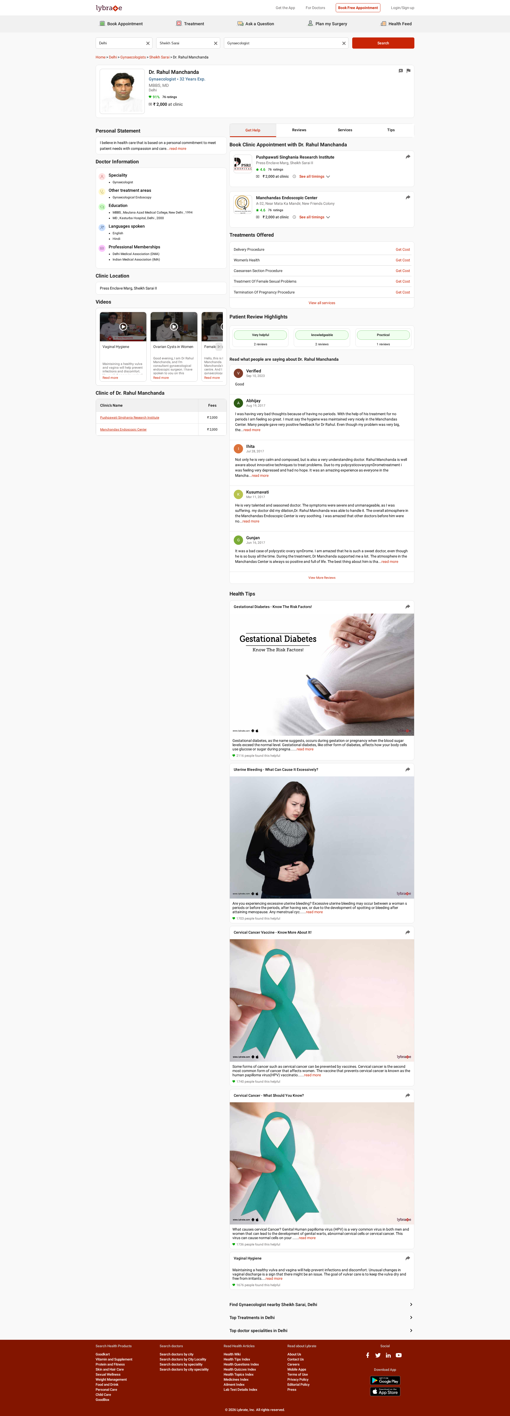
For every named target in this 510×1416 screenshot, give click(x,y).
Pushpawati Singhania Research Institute (129, 417)
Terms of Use (297, 1374)
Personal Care (106, 1390)
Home (100, 57)
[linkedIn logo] (388, 1357)
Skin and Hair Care (110, 1369)
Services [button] (345, 130)
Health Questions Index (241, 1364)
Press (291, 1390)
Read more (110, 378)
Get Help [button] (252, 130)
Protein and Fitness (110, 1364)
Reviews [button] (299, 130)
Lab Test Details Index (240, 1390)
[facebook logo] (367, 1357)
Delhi (113, 57)
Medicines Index (236, 1379)
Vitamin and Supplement (114, 1359)
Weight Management (111, 1379)
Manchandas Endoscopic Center (123, 429)
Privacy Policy (297, 1379)
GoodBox (102, 1400)
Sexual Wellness (108, 1374)
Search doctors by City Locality (183, 1359)
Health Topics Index (239, 1374)
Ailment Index (234, 1385)
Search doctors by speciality (181, 1364)
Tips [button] (391, 130)
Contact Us (295, 1359)
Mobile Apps (296, 1369)
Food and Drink (107, 1385)
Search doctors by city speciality (184, 1369)
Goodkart (103, 1354)
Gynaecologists (133, 57)
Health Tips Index (237, 1359)
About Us (294, 1354)
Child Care (103, 1395)
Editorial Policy (298, 1385)
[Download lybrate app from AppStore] (385, 1395)
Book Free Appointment (358, 8)
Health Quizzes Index (240, 1369)
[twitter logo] (378, 1357)
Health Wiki (232, 1354)
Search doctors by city (176, 1354)
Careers (293, 1364)
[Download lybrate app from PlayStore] (385, 1384)
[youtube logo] (399, 1357)
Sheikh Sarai (159, 57)
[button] (123, 326)
